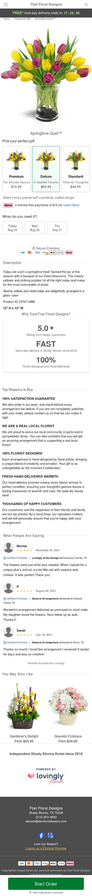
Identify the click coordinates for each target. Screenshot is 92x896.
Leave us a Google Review (46, 848)
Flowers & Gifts (22, 18)
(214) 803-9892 (46, 817)
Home (6, 18)
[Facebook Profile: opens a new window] (41, 835)
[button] (83, 886)
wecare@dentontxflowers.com (46, 821)
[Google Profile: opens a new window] (51, 835)
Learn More (71, 205)
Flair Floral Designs (46, 4)
